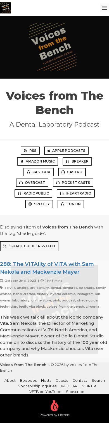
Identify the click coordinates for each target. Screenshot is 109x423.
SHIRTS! (89, 386)
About (10, 380)
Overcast (35, 182)
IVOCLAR (69, 386)
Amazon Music (40, 161)
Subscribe (75, 391)
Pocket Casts (76, 182)
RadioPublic (36, 193)
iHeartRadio (78, 193)
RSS (32, 150)
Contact (79, 380)
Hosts (46, 380)
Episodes (28, 380)
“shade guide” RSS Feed (32, 246)
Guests (62, 380)
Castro (74, 172)
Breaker (80, 161)
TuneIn (74, 204)
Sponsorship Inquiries (37, 386)
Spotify (42, 204)
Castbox (41, 172)
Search (98, 380)
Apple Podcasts (68, 150)
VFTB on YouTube (45, 391)
